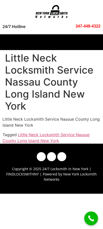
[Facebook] (41, 156)
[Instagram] (51, 156)
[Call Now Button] (91, 218)
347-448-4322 (88, 26)
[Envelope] (61, 156)
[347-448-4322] (72, 26)
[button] (51, 41)
